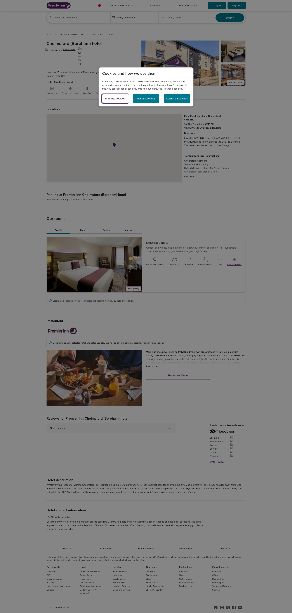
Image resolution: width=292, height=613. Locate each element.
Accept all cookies (177, 98)
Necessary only (146, 98)
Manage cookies (115, 98)
